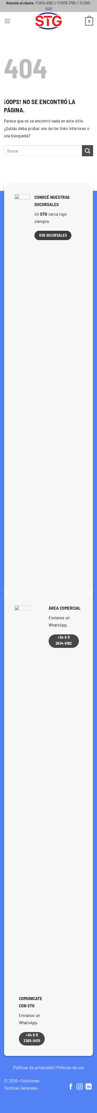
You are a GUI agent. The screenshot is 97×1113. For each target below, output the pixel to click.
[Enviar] (87, 150)
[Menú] (7, 21)
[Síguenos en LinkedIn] (89, 1087)
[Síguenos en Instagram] (80, 1087)
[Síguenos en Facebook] (70, 1087)
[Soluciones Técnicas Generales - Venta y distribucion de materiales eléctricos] (48, 21)
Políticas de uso (70, 1067)
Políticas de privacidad (33, 1067)
